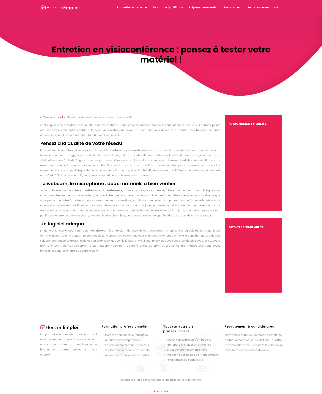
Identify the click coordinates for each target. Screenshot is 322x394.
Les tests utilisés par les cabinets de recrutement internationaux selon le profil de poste (252, 170)
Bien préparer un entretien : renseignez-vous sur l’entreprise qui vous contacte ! (251, 280)
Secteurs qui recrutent (262, 7)
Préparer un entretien (203, 7)
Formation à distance (132, 7)
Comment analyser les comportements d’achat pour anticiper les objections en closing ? (251, 198)
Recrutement (233, 7)
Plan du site (161, 391)
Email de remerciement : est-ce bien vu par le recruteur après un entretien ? (253, 263)
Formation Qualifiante (167, 7)
